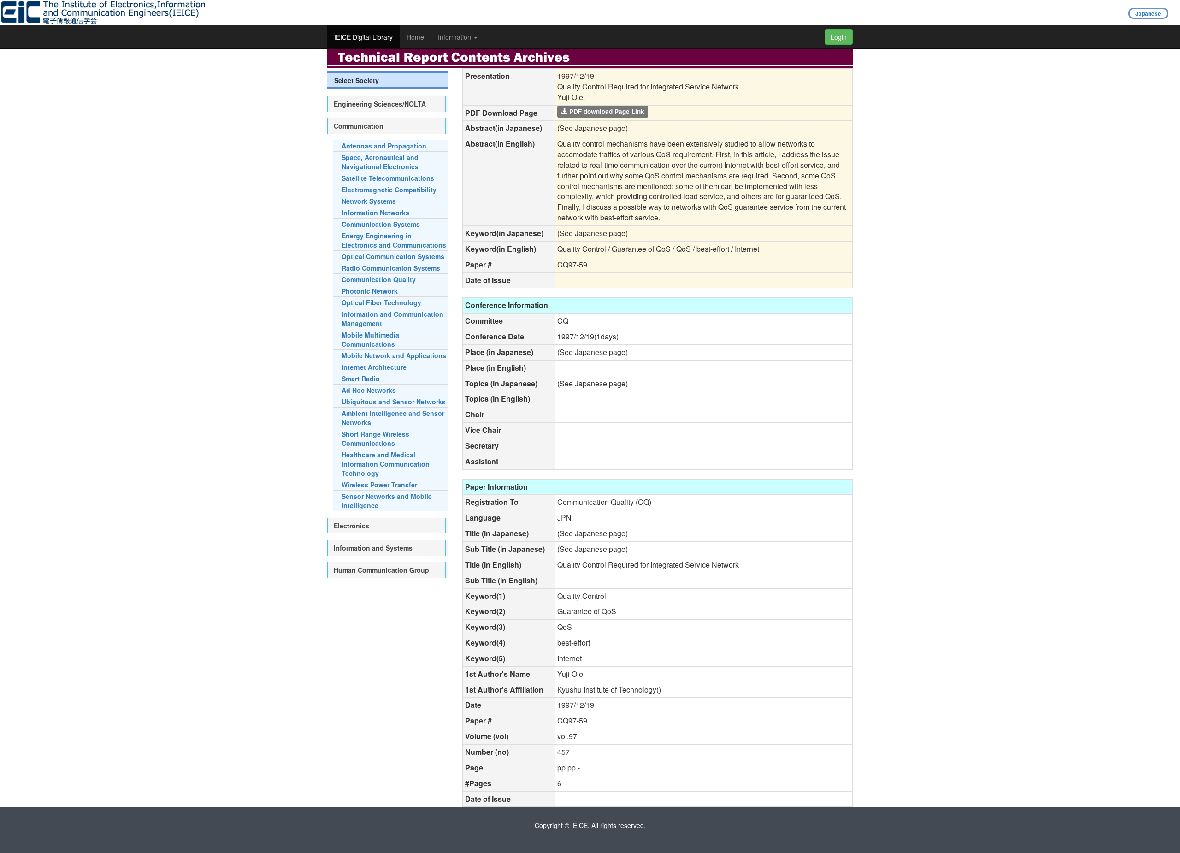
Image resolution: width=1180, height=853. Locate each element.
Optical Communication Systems (393, 256)
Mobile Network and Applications (394, 355)
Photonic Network (370, 291)
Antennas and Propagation (384, 145)
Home (415, 36)
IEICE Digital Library (363, 36)
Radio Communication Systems (391, 267)
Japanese (1148, 13)
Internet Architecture (374, 367)
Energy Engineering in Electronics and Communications (394, 240)
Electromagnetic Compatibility (389, 189)
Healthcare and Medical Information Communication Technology (386, 464)
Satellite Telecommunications (388, 178)
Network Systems (369, 201)
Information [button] (455, 36)
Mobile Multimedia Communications (370, 339)
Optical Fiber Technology (381, 302)
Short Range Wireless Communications (375, 438)
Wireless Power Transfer (379, 484)
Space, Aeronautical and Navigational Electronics (380, 162)
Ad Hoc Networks (369, 390)
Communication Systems (381, 224)
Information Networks (375, 212)
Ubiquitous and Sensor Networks (394, 401)
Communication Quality (379, 279)
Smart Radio (361, 378)
